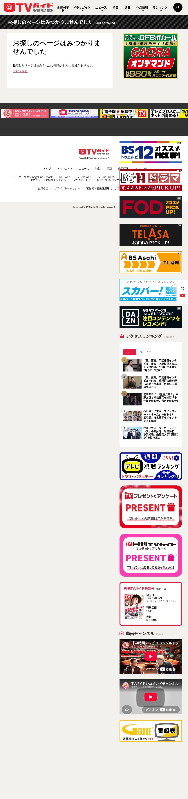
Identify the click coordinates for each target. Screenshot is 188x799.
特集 (115, 7)
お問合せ (131, 188)
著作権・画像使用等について (103, 188)
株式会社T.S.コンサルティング (114, 180)
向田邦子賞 (63, 9)
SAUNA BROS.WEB (132, 177)
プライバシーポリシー (67, 188)
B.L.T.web (64, 177)
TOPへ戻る (20, 71)
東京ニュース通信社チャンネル (48, 180)
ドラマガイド (82, 7)
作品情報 (142, 7)
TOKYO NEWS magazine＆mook (34, 177)
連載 (128, 7)
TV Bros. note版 (106, 177)
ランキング (160, 7)
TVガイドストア (81, 180)
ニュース (101, 7)
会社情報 (147, 188)
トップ (47, 168)
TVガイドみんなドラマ (162, 177)
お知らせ (43, 188)
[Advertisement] (151, 110)
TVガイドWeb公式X (149, 180)
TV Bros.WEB (83, 177)
